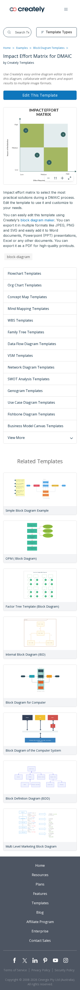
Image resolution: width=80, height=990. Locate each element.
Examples (22, 48)
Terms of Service (15, 970)
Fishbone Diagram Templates (31, 414)
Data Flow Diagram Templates (32, 343)
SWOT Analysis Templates (28, 379)
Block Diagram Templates (48, 48)
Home (7, 48)
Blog (40, 912)
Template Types (59, 32)
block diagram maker (37, 220)
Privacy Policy (40, 970)
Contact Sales (40, 940)
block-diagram (18, 256)
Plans (40, 884)
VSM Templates (20, 355)
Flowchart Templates (24, 273)
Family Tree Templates (26, 332)
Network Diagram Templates (31, 367)
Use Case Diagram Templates (31, 402)
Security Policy (64, 970)
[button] (66, 9)
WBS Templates (20, 320)
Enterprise (40, 931)
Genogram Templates (25, 390)
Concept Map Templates (27, 297)
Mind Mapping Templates (28, 308)
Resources (40, 874)
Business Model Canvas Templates (35, 426)
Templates (40, 903)
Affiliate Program (40, 921)
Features (40, 893)
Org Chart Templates (25, 285)
